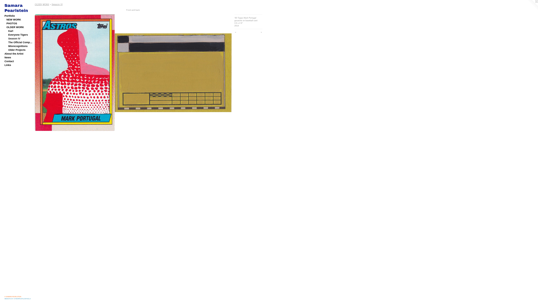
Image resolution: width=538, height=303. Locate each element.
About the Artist (13, 53)
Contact (9, 61)
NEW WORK (13, 19)
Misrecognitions (18, 46)
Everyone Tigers (18, 34)
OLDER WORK (15, 27)
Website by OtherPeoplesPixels (17, 298)
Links (7, 65)
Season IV (14, 38)
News (7, 57)
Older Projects (16, 50)
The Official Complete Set (20, 42)
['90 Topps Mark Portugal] (133, 72)
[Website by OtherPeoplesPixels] (532, 5)
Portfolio (9, 15)
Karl (10, 31)
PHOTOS (11, 23)
